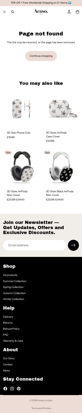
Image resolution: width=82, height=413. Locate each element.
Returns (8, 322)
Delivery (8, 316)
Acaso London (45, 400)
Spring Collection (13, 287)
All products (10, 275)
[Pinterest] (18, 388)
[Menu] (4, 11)
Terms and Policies (41, 408)
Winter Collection (13, 299)
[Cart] (77, 12)
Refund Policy (11, 328)
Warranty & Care (13, 340)
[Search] (12, 12)
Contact (8, 364)
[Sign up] (73, 245)
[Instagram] (12, 388)
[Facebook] (5, 388)
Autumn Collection (14, 293)
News (6, 370)
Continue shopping (41, 56)
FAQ (5, 334)
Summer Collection (14, 281)
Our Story (9, 358)
